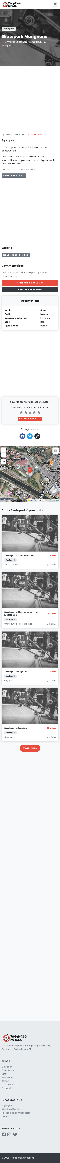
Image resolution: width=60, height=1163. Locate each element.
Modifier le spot (15, 175)
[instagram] (9, 1135)
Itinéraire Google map (30, 283)
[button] (30, 470)
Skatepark (7, 1066)
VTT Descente (9, 1084)
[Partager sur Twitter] (29, 436)
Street (5, 1081)
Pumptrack (8, 1070)
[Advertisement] (30, 99)
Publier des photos (16, 255)
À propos (7, 1105)
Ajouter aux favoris (30, 289)
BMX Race (7, 1077)
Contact (6, 1116)
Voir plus (30, 748)
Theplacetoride (33, 134)
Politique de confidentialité (16, 1112)
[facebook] (4, 1135)
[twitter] (15, 1135)
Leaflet (33, 500)
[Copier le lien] (37, 436)
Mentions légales (11, 1109)
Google (55, 500)
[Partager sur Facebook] (22, 436)
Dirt (4, 1074)
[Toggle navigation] (55, 4)
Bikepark (6, 1088)
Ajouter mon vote (30, 418)
